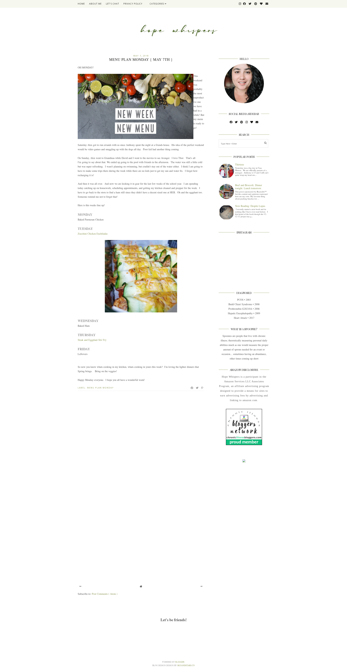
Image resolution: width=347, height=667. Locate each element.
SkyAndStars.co (186, 665)
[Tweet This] (197, 388)
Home (81, 3)
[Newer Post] (80, 586)
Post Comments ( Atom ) (104, 594)
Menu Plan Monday (100, 387)
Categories (157, 3)
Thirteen (239, 164)
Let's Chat (112, 3)
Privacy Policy (132, 3)
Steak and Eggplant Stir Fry (92, 340)
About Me (95, 3)
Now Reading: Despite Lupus (250, 206)
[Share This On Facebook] (192, 388)
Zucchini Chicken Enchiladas (93, 233)
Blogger (179, 662)
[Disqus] (141, 441)
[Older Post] (201, 586)
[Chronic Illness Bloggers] (244, 444)
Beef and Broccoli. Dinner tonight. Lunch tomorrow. (248, 186)
